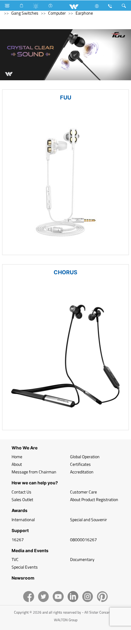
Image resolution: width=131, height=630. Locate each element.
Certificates (80, 464)
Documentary (82, 559)
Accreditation (82, 472)
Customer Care (83, 492)
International (23, 519)
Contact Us (21, 492)
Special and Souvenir (88, 519)
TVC (15, 559)
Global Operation (85, 456)
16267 (18, 539)
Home (17, 456)
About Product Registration (94, 499)
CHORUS (65, 272)
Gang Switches (24, 13)
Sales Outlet (22, 499)
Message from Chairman (34, 472)
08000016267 (83, 539)
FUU (65, 97)
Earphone (84, 13)
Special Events (25, 567)
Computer (57, 13)
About (17, 464)
